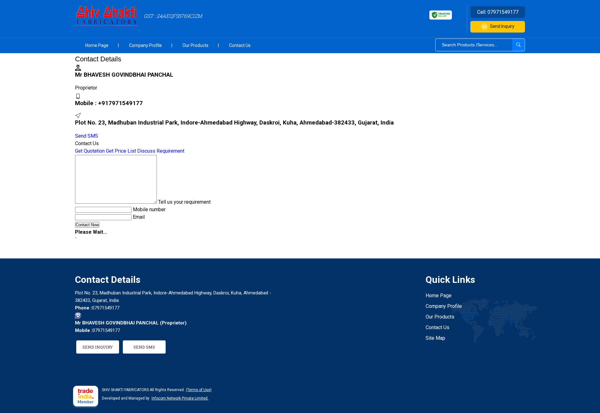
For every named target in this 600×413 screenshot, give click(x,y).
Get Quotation (90, 151)
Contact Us (240, 45)
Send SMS (86, 136)
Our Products (195, 45)
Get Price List (121, 151)
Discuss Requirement (160, 151)
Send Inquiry (502, 26)
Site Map (435, 338)
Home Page (96, 45)
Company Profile (145, 45)
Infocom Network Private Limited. (180, 398)
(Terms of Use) (199, 390)
